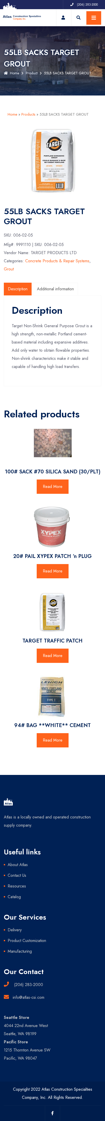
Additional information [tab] (55, 289)
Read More (52, 486)
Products (28, 114)
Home (14, 73)
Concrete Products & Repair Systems (57, 261)
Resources (17, 886)
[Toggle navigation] (93, 18)
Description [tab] (18, 289)
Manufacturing (20, 951)
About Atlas (18, 865)
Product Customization (27, 941)
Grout (9, 269)
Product (31, 73)
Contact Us (17, 875)
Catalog (14, 897)
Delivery (15, 930)
